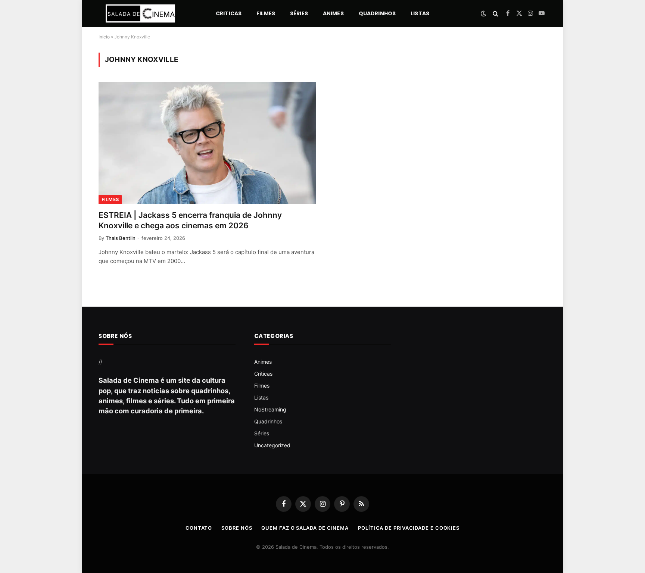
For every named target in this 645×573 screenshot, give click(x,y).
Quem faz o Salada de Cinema (305, 528)
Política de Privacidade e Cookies (408, 528)
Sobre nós (236, 528)
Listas (420, 13)
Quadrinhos (377, 13)
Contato (199, 528)
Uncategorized (272, 445)
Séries (299, 13)
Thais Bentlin (120, 238)
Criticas (229, 13)
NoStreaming (270, 409)
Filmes (265, 13)
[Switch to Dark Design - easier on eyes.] (483, 13)
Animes (333, 13)
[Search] (495, 13)
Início (104, 37)
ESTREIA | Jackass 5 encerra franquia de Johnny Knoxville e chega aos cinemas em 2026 (190, 220)
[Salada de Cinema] (140, 13)
